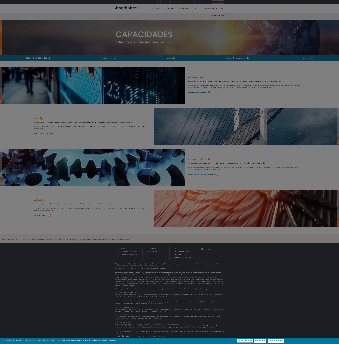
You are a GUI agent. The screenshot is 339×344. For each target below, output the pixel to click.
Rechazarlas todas (260, 340)
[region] (169, 341)
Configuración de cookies (245, 340)
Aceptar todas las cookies (276, 340)
